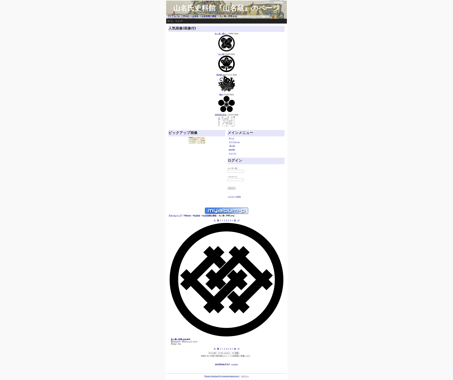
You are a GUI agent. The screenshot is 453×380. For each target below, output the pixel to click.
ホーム (170, 21)
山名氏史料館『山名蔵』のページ (226, 8)
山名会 (195, 16)
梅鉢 (221, 94)
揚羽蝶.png (221, 75)
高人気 (232, 146)
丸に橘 (221, 54)
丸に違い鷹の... (221, 34)
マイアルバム (173, 16)
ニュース (179, 21)
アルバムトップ (175, 215)
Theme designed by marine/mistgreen (221, 376)
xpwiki (232, 149)
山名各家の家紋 (209, 16)
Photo (186, 16)
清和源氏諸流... (221, 115)
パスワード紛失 (234, 197)
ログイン (245, 376)
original (234, 364)
